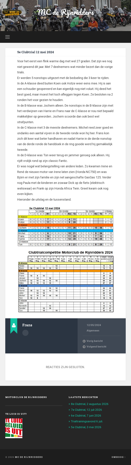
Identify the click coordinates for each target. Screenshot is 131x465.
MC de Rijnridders (29, 457)
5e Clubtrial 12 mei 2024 (35, 52)
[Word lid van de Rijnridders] (45, 12)
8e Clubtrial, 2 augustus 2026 (89, 404)
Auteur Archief (25, 333)
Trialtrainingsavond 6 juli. (87, 421)
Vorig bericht (95, 341)
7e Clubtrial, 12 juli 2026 (86, 409)
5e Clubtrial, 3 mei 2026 (86, 427)
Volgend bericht (96, 346)
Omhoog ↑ (119, 457)
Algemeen (93, 330)
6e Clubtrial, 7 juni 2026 (86, 415)
